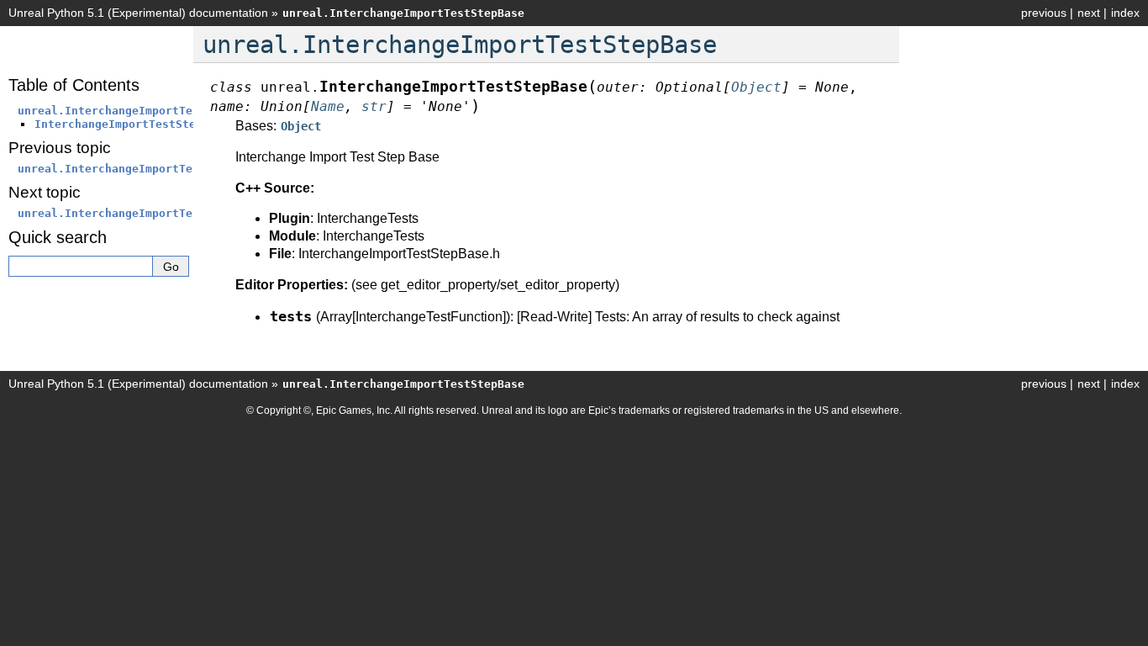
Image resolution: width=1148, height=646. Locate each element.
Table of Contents (74, 85)
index (1125, 12)
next (1088, 12)
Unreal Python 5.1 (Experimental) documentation (138, 12)
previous (1043, 12)
